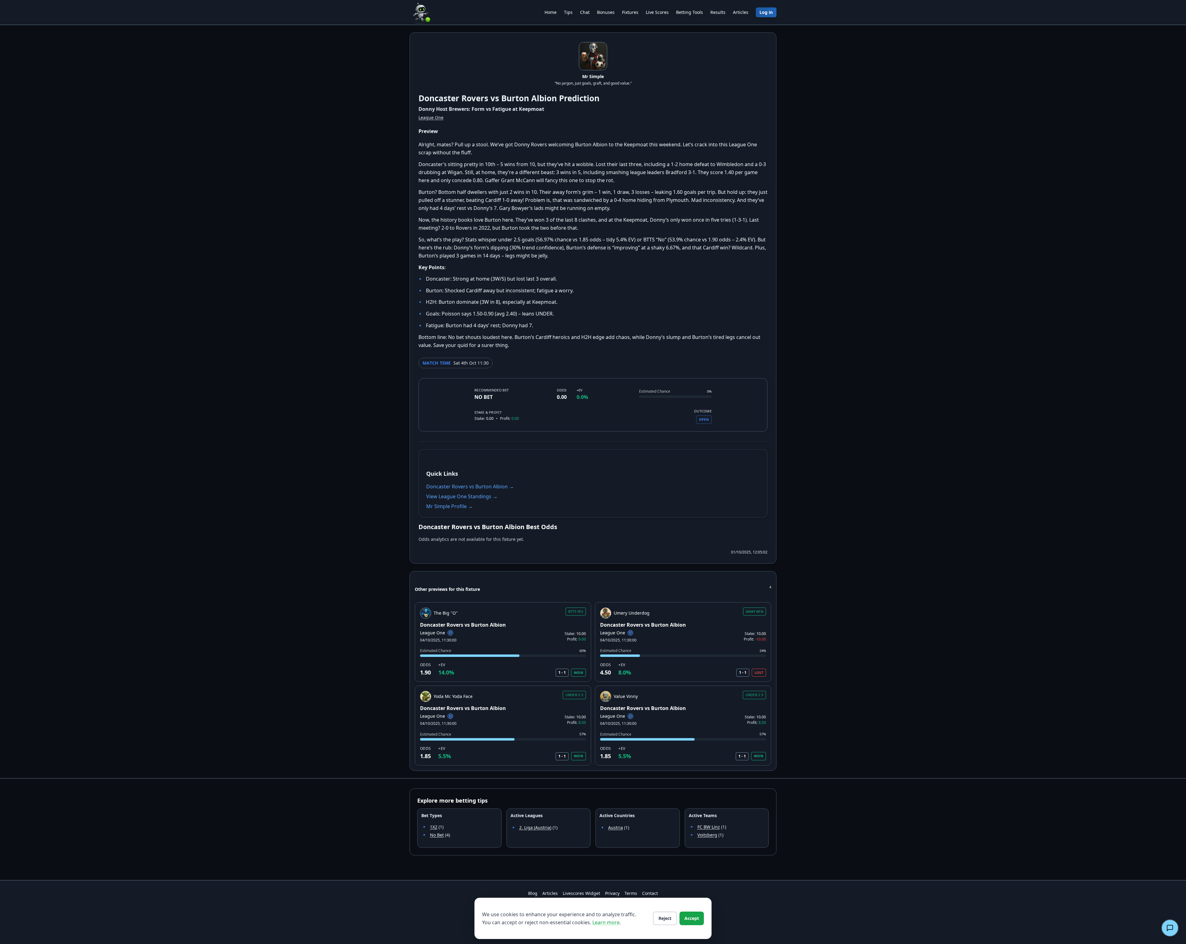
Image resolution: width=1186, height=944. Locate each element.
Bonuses (606, 12)
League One (431, 117)
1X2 (433, 827)
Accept (691, 918)
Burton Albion (529, 98)
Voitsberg (707, 835)
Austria (615, 827)
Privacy (612, 893)
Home (551, 12)
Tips (568, 12)
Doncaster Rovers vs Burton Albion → (470, 486)
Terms (631, 893)
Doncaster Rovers (453, 98)
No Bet (437, 835)
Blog (532, 893)
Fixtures (630, 12)
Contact (650, 893)
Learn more (606, 922)
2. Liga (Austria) (535, 827)
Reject (664, 918)
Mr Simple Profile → (449, 506)
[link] (503, 642)
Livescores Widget (581, 893)
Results (717, 12)
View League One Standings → (462, 496)
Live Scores (657, 12)
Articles (740, 12)
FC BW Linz (708, 827)
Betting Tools (689, 12)
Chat (585, 12)
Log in (766, 12)
